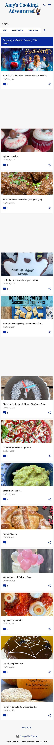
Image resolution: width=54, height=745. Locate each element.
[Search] (44, 5)
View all (6, 43)
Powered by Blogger (28, 736)
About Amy (33, 30)
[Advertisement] (27, 109)
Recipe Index (17, 30)
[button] (49, 84)
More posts (27, 728)
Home (4, 30)
